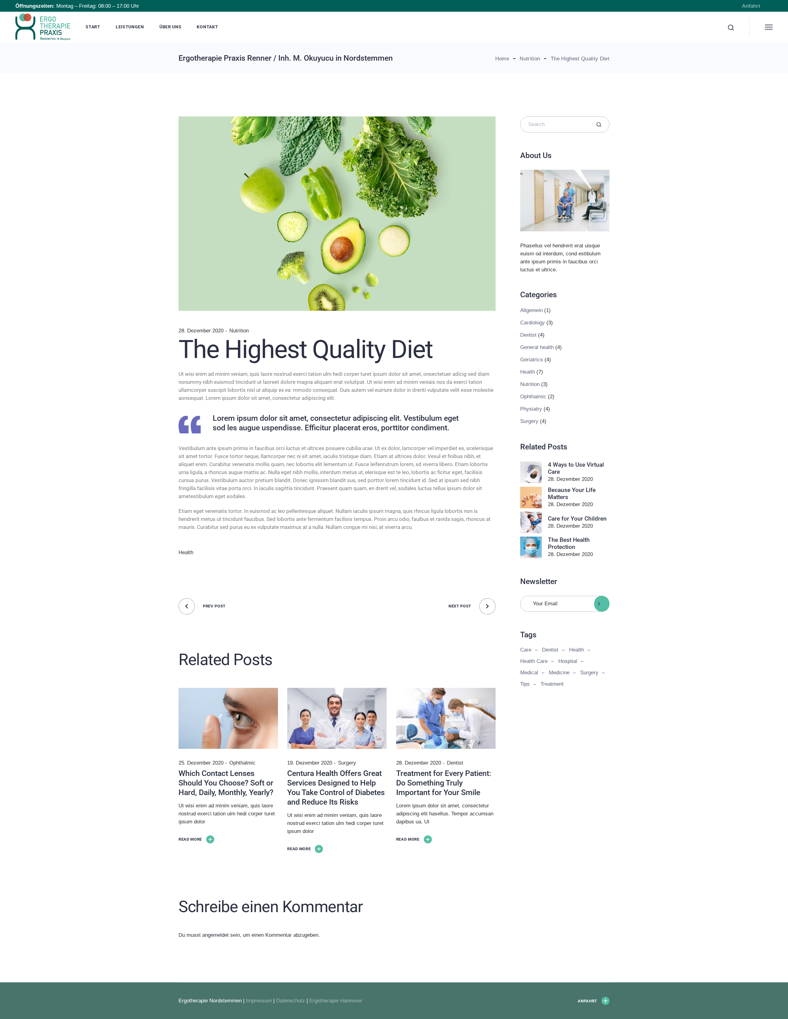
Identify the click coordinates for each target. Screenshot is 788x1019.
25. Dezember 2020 (201, 763)
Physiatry (531, 409)
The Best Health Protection (569, 543)
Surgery (347, 763)
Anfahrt (751, 6)
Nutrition (530, 59)
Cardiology (532, 323)
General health (537, 347)
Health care (534, 661)
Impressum (259, 1001)
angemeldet (215, 935)
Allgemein (531, 310)
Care (525, 650)
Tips (525, 684)
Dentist (455, 763)
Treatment (552, 684)
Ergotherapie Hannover (335, 1001)
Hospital (567, 661)
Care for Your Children (577, 518)
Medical (529, 673)
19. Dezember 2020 (309, 763)
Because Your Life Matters (572, 493)
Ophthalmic (242, 763)
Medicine (559, 673)
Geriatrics (531, 360)
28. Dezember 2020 (201, 331)
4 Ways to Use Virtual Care (576, 468)
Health (186, 552)
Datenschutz (290, 1001)
